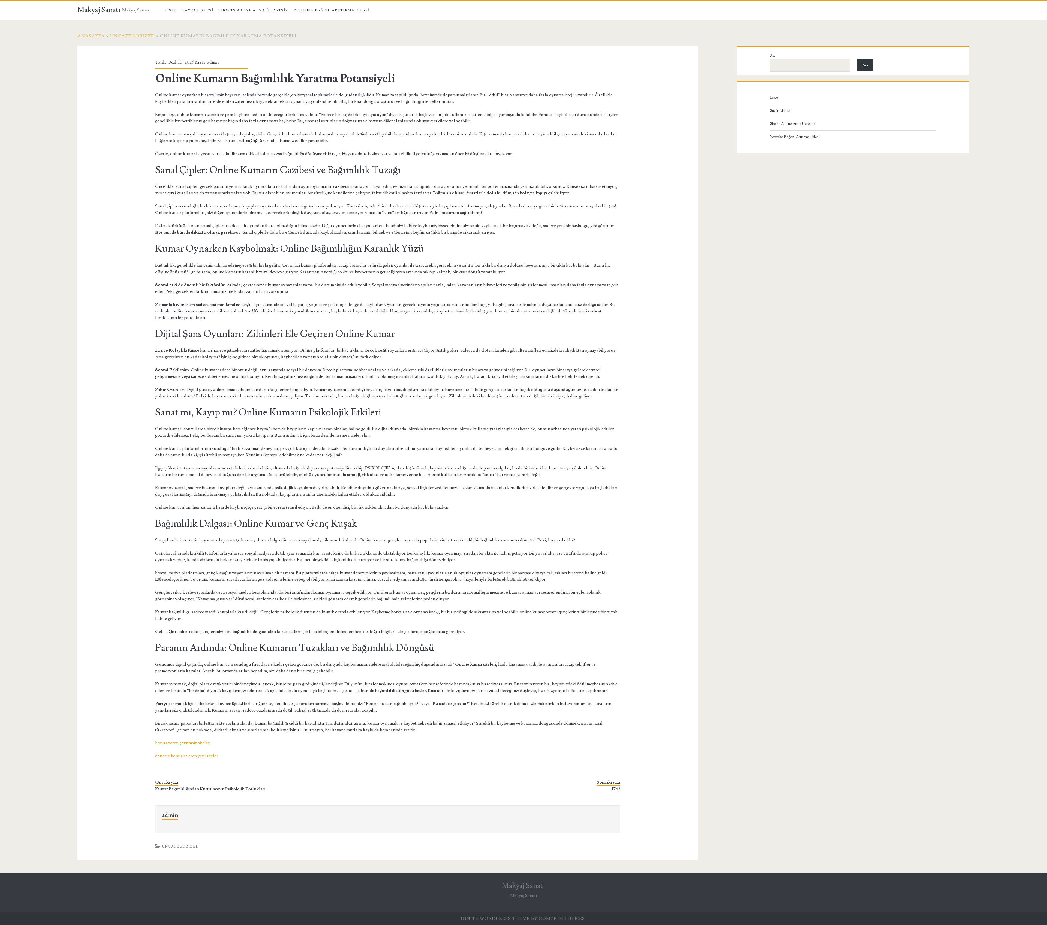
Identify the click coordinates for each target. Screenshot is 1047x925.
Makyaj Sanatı (99, 9)
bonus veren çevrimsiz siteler (182, 743)
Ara (772, 55)
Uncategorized (132, 36)
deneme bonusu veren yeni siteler (186, 756)
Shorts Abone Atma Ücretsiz (253, 10)
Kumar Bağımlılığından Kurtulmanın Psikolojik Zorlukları (210, 789)
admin (213, 62)
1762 (616, 789)
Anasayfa (91, 36)
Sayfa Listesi (197, 10)
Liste (171, 10)
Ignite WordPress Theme (495, 918)
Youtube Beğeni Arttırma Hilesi (331, 10)
